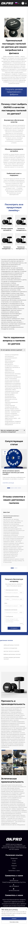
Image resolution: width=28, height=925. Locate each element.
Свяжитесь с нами (14, 870)
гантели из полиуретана (10, 648)
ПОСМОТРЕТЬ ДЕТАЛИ (7, 220)
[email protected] (14, 890)
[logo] (14, 839)
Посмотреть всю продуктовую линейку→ (14, 207)
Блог (14, 868)
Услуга (14, 863)
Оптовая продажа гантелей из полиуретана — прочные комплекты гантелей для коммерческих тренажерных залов (7, 229)
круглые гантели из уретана (11, 651)
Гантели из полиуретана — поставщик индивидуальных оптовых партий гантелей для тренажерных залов (7, 248)
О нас (14, 860)
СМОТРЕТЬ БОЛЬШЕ (8, 483)
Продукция (14, 858)
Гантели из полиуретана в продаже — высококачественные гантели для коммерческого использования (21, 229)
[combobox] (7, 599)
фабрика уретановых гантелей (12, 654)
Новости (14, 865)
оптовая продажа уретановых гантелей (12, 658)
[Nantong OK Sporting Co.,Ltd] (7, 3)
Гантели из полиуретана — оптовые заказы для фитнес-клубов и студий (21, 248)
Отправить (14, 628)
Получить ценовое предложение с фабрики (14, 92)
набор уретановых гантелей (11, 645)
